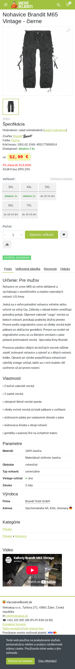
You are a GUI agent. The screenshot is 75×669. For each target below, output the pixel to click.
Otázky (65, 269)
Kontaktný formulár (14, 624)
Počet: (7, 226)
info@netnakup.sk (17, 615)
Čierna (15, 140)
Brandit (17, 136)
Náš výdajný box (33, 628)
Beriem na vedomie (20, 661)
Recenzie (50, 269)
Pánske (7, 529)
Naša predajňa (12, 628)
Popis (8, 269)
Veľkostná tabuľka (61, 178)
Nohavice (21, 536)
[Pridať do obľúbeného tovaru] (63, 235)
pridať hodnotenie (55, 130)
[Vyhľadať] (58, 4)
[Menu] (6, 5)
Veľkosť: (9, 179)
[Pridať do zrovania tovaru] (7, 244)
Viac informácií (47, 660)
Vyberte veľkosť (41, 235)
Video (6, 118)
